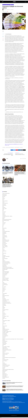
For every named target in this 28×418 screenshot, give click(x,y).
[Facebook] (3, 33)
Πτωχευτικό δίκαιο (4, 343)
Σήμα (3, 345)
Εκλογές (3, 259)
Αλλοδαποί (3, 198)
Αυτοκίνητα (3, 217)
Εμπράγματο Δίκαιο (4, 266)
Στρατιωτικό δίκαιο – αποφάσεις (6, 346)
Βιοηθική (3, 218)
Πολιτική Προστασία (4, 334)
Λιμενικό (3, 308)
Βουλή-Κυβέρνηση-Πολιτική (5, 220)
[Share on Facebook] (5, 11)
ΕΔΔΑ (3, 254)
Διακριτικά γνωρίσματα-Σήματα (6, 231)
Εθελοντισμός (4, 255)
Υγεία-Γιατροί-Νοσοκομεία (5, 366)
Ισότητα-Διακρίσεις (4, 293)
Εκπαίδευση (3, 260)
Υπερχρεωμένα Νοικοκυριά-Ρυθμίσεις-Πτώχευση (8, 369)
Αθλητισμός (3, 196)
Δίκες (3, 248)
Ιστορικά (3, 294)
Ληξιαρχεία (3, 307)
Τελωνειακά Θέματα (4, 360)
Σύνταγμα (3, 355)
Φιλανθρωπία (3, 371)
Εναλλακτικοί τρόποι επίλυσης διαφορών (7, 267)
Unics (5, 9)
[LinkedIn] (3, 36)
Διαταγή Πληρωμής (4, 235)
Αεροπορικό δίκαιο (4, 195)
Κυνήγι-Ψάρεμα (4, 305)
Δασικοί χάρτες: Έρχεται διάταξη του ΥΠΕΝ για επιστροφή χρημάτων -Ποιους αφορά (8, 154)
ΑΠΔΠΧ (3, 206)
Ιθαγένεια (3, 291)
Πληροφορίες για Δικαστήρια (5, 329)
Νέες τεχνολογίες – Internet (5, 316)
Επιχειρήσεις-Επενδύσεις (5, 279)
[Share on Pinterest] (7, 11)
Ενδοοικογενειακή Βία (4, 269)
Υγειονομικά (3, 367)
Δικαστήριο (3, 247)
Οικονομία (12, 4)
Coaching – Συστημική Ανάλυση (6, 193)
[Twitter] (3, 34)
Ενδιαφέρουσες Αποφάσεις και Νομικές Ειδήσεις (7, 268)
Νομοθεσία (3, 317)
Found (0, 417)
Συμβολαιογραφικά (4, 347)
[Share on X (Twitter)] (6, 11)
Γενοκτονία (3, 223)
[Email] (3, 40)
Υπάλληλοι (3, 368)
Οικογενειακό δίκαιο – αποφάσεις (6, 320)
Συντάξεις (3, 356)
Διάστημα (3, 234)
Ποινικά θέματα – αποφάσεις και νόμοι (6, 331)
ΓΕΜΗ (3, 221)
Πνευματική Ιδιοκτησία (5, 330)
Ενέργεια (3, 270)
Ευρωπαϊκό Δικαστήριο (5, 284)
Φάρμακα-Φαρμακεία (4, 370)
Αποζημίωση (3, 207)
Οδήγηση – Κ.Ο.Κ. (4, 318)
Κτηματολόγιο (4, 304)
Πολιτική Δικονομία (4, 333)
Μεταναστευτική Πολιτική (5, 309)
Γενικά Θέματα (4, 222)
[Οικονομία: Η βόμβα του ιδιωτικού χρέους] (14, 29)
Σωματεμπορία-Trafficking (5, 359)
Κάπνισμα (3, 297)
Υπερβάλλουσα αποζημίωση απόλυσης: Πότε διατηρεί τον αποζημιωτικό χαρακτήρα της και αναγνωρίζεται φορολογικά (7, 185)
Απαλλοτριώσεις (4, 205)
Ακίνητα (3, 197)
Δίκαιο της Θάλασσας (4, 245)
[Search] (25, 2)
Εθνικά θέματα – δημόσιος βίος (5, 256)
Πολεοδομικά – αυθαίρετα (5, 332)
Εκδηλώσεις (3, 257)
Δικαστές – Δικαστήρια (4, 246)
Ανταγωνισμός (4, 204)
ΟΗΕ (2, 319)
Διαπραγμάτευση (4, 233)
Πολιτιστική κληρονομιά (5, 335)
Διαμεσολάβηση (4, 232)
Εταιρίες (3, 282)
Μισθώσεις (3, 310)
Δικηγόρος (4, 147)
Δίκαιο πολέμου (4, 244)
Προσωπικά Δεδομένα (4, 341)
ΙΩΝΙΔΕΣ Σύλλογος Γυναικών (5, 295)
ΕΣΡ (2, 281)
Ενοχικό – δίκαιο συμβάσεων (5, 272)
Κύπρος (3, 306)
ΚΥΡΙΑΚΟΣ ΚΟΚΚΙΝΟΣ (17, 147)
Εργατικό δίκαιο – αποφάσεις (5, 280)
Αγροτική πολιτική (4, 194)
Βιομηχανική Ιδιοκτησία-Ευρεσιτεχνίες (6, 219)
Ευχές (3, 285)
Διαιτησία (3, 230)
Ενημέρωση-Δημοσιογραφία (5, 271)
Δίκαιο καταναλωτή (4, 243)
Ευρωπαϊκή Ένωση (4, 283)
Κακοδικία (3, 296)
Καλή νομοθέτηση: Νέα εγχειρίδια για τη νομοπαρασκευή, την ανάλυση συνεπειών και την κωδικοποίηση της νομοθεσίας (20, 173)
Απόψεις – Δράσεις (4, 208)
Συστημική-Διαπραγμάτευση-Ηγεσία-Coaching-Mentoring (8, 357)
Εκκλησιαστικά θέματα (5, 258)
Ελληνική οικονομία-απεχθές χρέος (6, 4)
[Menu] (2, 2)
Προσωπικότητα (4, 342)
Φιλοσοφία (3, 372)
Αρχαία (3, 209)
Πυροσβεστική (4, 344)
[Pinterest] (3, 38)
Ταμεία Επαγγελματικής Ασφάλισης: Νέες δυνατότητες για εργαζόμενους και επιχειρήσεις (7, 173)
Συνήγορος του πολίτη (4, 354)
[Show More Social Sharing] (8, 11)
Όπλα (3, 322)
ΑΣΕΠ (3, 210)
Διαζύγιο (3, 229)
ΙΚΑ (2, 292)
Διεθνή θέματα (4, 242)
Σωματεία (3, 358)
